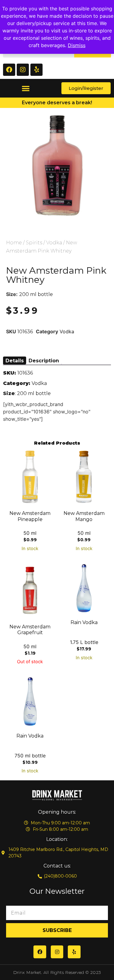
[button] (25, 88)
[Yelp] (36, 70)
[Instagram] (23, 70)
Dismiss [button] (76, 45)
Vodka (54, 243)
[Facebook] (9, 70)
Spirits (34, 243)
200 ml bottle (36, 294)
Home (14, 243)
